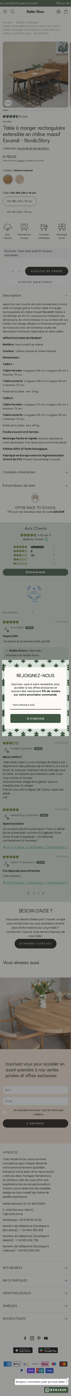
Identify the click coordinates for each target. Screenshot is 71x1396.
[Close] (65, 664)
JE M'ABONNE (35, 718)
